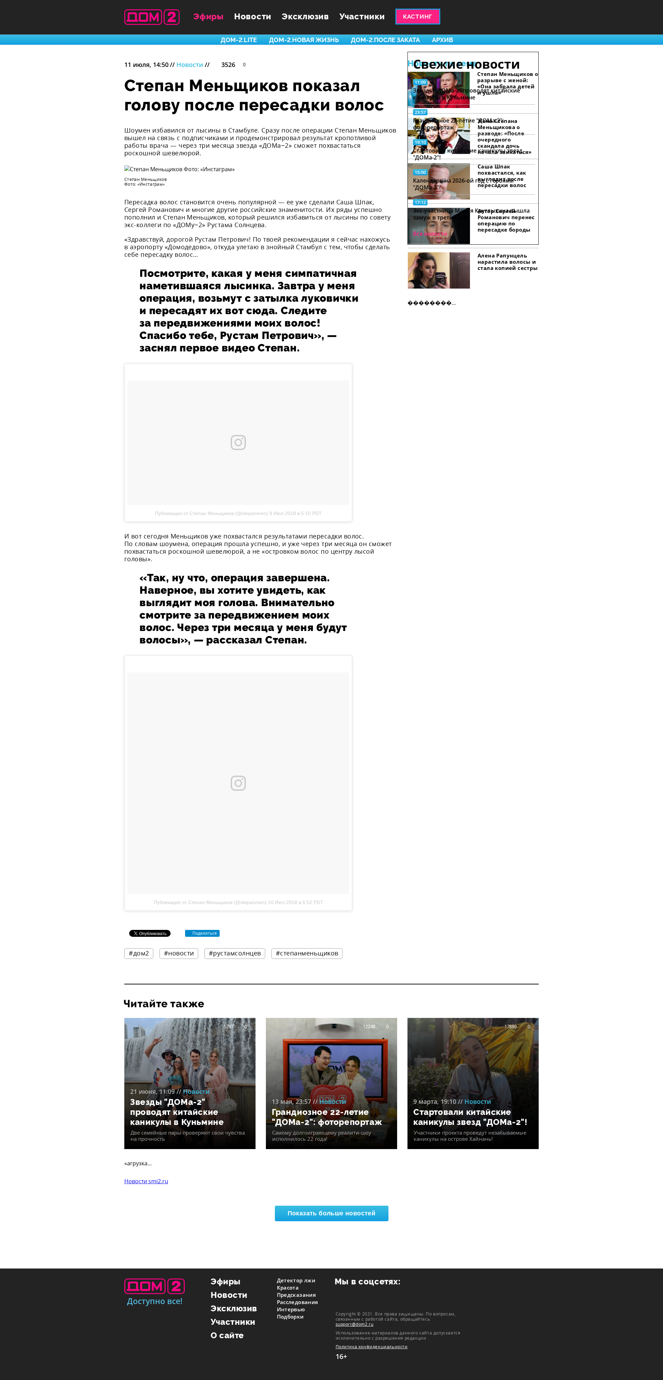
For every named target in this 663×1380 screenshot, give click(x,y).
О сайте (227, 1335)
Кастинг (417, 16)
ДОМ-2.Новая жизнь (304, 39)
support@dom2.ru (355, 1324)
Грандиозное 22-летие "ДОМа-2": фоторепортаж (458, 124)
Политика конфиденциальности (372, 1346)
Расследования (297, 1302)
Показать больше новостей (332, 1213)
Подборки (290, 1316)
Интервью (291, 1309)
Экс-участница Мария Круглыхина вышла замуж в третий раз (471, 214)
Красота (288, 1287)
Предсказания (296, 1294)
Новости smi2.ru (146, 1181)
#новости (179, 953)
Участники (362, 16)
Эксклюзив (305, 16)
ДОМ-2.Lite (239, 39)
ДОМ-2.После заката (385, 39)
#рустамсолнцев (235, 953)
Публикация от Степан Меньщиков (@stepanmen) (211, 513)
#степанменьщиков (307, 953)
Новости (252, 16)
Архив (442, 39)
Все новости (430, 233)
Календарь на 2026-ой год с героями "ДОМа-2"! (463, 184)
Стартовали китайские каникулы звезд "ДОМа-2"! (467, 154)
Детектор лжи (296, 1280)
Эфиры (208, 16)
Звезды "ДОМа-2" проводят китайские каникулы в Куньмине (466, 94)
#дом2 (139, 953)
